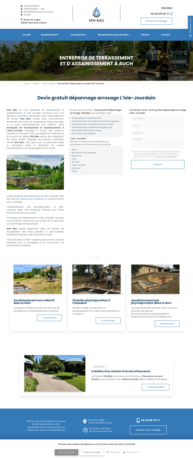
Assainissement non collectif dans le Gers (34, 301)
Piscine (145, 34)
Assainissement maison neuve (87, 130)
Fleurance (76, 156)
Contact (165, 34)
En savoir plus (49, 317)
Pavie (74, 171)
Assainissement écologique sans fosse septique (95, 121)
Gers (74, 159)
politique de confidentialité (166, 157)
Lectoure (76, 168)
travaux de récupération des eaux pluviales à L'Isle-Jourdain (35, 230)
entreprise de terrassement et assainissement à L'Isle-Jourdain (35, 111)
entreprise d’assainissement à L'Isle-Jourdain (35, 196)
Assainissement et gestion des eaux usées (93, 124)
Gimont (75, 162)
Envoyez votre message (148, 429)
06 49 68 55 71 (150, 420)
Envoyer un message (156, 21)
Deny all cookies (92, 452)
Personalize (114, 452)
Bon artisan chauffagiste (84, 133)
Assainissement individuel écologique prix (92, 127)
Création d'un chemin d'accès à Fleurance (120, 371)
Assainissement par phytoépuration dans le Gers (151, 301)
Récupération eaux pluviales (113, 34)
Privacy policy (132, 452)
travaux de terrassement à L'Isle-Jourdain (32, 217)
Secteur (36, 83)
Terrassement (77, 34)
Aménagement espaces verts (86, 118)
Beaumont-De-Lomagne (84, 152)
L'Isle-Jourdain (48, 83)
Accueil (27, 34)
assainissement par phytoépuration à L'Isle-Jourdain (35, 208)
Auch (74, 149)
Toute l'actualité (155, 387)
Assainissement (49, 34)
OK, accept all (67, 452)
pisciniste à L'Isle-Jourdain (26, 239)
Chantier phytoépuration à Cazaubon (91, 301)
